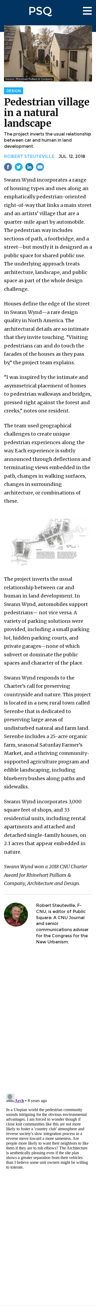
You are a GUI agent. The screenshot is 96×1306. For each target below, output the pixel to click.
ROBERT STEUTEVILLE (29, 156)
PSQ (40, 11)
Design (13, 90)
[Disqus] (48, 1019)
